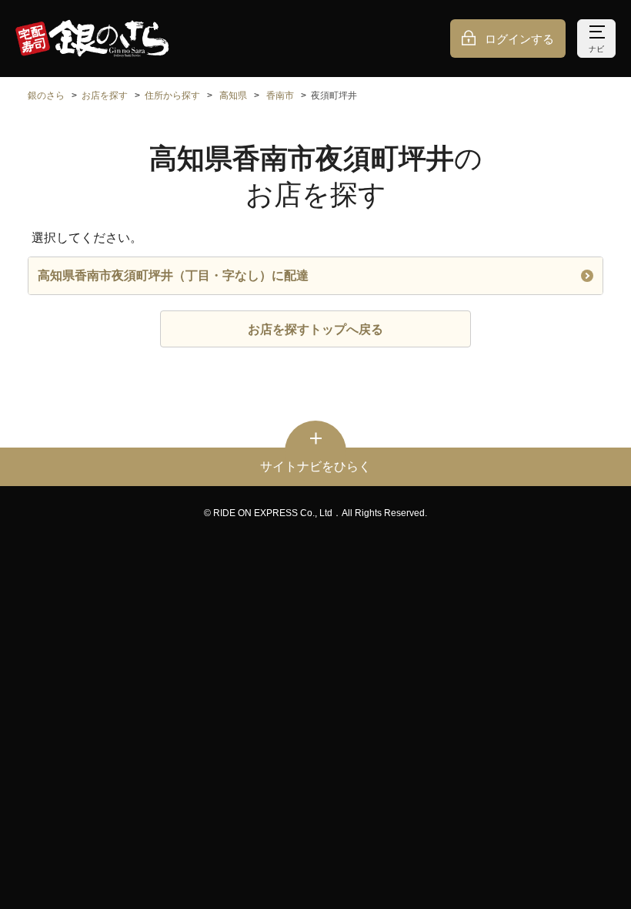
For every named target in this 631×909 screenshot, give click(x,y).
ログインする (519, 38)
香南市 (280, 95)
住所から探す (172, 95)
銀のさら (46, 95)
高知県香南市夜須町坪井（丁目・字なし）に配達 (173, 275)
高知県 (233, 95)
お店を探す (105, 95)
